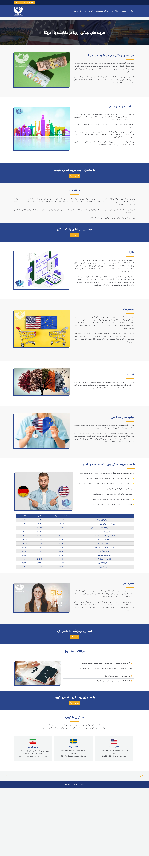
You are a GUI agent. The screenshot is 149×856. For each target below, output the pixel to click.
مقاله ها (115, 11)
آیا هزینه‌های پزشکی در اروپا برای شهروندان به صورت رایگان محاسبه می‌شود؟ (106, 663)
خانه (131, 11)
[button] (24, 2)
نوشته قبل (144, 776)
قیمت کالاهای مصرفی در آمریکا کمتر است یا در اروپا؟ (113, 681)
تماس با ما (89, 11)
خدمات (124, 11)
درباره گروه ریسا (102, 11)
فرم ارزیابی (77, 11)
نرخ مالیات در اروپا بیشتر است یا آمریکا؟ (117, 676)
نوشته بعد (4, 776)
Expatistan (102, 134)
